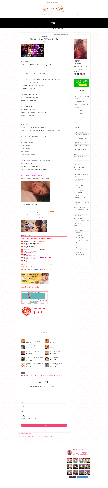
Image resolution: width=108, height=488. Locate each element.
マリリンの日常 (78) (78, 218)
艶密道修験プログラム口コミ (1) (82, 187)
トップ (75, 122)
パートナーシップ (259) (78, 190)
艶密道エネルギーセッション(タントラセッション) (81, 146)
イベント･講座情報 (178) (79, 164)
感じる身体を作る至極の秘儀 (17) (81, 174)
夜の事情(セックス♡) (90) (80, 197)
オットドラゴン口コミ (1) (82, 249)
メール (22, 406)
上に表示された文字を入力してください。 (30, 418)
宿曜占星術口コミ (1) (80, 254)
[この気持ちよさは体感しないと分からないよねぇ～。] (75, 466)
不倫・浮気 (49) (78, 195)
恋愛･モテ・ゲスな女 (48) (80, 199)
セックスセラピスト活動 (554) (80, 167)
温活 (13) (77, 244)
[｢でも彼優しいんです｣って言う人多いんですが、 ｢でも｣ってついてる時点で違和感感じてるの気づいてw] (81, 472)
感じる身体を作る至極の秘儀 (80, 149)
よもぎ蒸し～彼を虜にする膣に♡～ (81, 139)
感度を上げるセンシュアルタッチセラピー (81, 143)
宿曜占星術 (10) (78, 252)
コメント (23, 389)
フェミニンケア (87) (80, 237)
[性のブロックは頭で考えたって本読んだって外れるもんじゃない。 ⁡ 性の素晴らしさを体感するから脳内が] (69, 460)
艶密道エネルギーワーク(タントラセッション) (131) (81, 180)
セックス (32, 375)
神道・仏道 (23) (78, 215)
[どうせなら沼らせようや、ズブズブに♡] (81, 460)
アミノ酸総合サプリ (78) (81, 235)
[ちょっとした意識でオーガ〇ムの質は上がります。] (69, 466)
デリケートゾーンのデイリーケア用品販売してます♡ (34, 214)
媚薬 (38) (77, 242)
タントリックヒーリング (46, 375)
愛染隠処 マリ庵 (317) (78, 225)
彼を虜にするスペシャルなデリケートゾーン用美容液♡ (34, 217)
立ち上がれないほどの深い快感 (32, 351)
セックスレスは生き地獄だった (32, 345)
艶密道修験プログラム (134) (80, 182)
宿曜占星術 (77, 127)
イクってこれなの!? (54, 345)
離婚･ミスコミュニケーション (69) (82, 202)
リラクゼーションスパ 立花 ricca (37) (81, 220)
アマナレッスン (27, 375)
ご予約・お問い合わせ (78, 156)
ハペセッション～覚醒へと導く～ (81, 132)
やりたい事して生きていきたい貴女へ (61, 34)
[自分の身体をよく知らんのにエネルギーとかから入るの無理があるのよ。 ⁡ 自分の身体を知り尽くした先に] (81, 466)
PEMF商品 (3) (78, 232)
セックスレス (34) (78, 192)
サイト (22, 411)
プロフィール (76, 151)
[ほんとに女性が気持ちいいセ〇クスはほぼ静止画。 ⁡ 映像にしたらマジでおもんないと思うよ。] (75, 472)
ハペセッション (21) (79, 169)
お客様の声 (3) (78, 223)
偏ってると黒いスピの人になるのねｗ (58, 351)
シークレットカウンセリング (80, 129)
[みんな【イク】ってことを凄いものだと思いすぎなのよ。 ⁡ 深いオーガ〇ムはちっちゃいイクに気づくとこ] (87, 466)
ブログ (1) (76, 204)
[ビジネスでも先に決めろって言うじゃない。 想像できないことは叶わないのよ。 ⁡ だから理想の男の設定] (87, 472)
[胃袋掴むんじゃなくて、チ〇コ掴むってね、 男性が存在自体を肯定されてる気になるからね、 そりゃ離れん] (75, 460)
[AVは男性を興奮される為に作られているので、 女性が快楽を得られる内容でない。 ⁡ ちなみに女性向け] (69, 472)
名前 (22, 402)
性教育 (52, 375)
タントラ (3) (77, 213)
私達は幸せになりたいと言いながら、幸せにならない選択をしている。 (37, 436)
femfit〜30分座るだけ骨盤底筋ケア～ (82, 135)
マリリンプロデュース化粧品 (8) (82, 240)
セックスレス (38, 375)
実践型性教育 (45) (78, 172)
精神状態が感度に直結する (27, 433)
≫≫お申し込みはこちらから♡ (28, 244)
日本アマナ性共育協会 (58, 375)
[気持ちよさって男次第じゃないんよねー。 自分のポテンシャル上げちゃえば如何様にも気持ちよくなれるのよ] (87, 460)
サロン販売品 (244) (78, 230)
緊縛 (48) (76, 176)
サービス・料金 (77, 125)
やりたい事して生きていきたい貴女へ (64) (81, 210)
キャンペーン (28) (78, 227)
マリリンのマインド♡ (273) (79, 207)
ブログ (75, 154)
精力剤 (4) (78, 247)
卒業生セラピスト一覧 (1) (81, 185)
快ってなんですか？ (54, 357)
